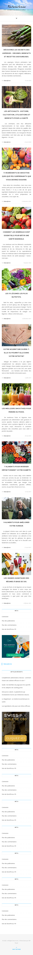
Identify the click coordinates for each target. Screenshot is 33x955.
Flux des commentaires (9, 625)
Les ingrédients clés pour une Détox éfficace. (16, 706)
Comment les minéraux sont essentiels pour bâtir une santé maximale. (16, 235)
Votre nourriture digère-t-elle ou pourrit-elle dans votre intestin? (16, 352)
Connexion (5, 616)
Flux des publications (8, 621)
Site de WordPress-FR (9, 629)
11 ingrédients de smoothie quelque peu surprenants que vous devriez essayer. (16, 176)
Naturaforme (16, 7)
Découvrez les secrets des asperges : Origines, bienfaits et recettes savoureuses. (16, 53)
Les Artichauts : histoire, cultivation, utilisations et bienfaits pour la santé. (16, 114)
